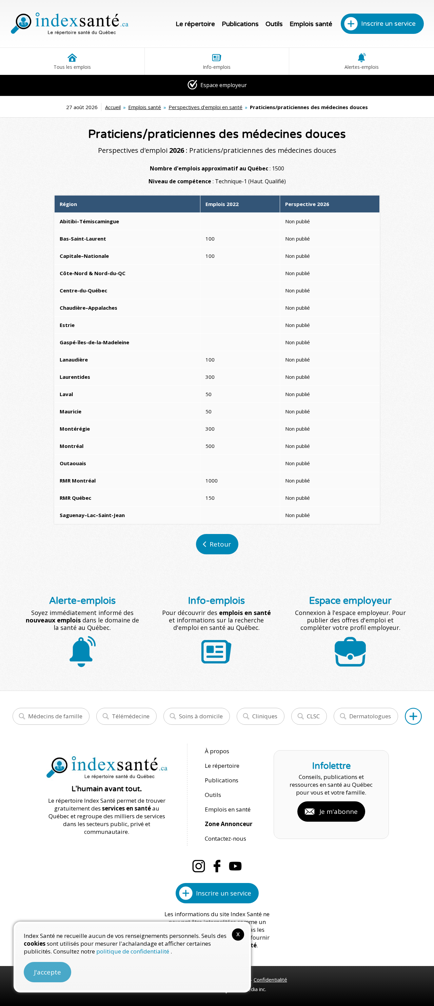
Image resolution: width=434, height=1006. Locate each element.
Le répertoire (195, 24)
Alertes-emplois (361, 67)
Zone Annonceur (228, 824)
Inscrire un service (388, 23)
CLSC (313, 716)
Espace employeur (223, 85)
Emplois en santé (228, 809)
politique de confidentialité (133, 951)
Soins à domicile (201, 716)
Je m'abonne (338, 811)
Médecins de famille (55, 716)
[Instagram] (198, 866)
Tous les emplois (72, 67)
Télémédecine (131, 716)
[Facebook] (217, 866)
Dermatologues (370, 716)
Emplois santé (311, 24)
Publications (240, 24)
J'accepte (47, 972)
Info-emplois (217, 67)
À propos (217, 751)
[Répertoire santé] (413, 716)
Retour (220, 544)
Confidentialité (270, 979)
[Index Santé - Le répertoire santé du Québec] (69, 23)
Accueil (113, 107)
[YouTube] (235, 866)
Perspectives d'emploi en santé (205, 107)
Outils (274, 24)
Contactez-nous (225, 838)
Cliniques (264, 716)
